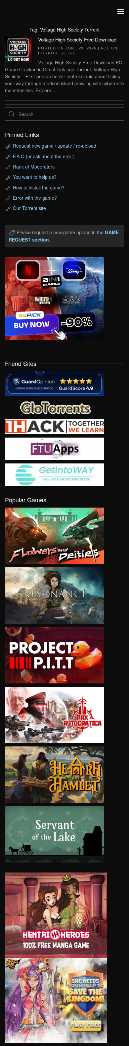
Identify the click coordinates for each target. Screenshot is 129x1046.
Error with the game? (35, 197)
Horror (48, 53)
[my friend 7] (54, 474)
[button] (120, 11)
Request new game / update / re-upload (54, 145)
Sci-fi (67, 53)
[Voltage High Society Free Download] (18, 48)
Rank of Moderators (34, 166)
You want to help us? (35, 177)
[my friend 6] (54, 448)
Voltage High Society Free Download (77, 39)
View (55, 534)
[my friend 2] (54, 406)
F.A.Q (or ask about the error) (44, 156)
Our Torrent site (29, 208)
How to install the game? (38, 187)
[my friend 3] (54, 425)
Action (109, 48)
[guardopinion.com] (54, 383)
